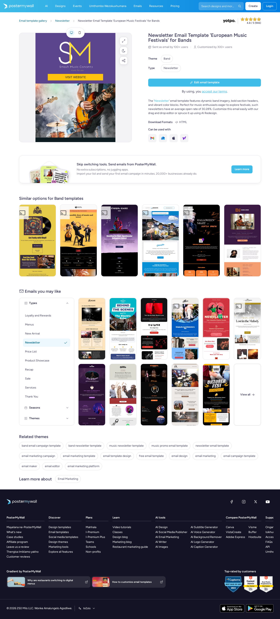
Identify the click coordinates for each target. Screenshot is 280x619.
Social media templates (63, 537)
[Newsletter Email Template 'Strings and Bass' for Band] (78, 240)
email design (180, 456)
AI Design (161, 527)
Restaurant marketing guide (130, 547)
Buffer (252, 532)
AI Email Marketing (167, 537)
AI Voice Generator (203, 532)
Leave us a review (18, 547)
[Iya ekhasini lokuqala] (17, 6)
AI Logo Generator (202, 542)
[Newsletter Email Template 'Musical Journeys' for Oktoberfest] (160, 240)
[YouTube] (268, 502)
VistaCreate (233, 532)
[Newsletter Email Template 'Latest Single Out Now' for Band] (242, 240)
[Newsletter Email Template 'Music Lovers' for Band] (247, 329)
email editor (52, 466)
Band (167, 58)
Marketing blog (122, 542)
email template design (117, 456)
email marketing (205, 456)
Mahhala (91, 527)
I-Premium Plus (95, 537)
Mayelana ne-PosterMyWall (24, 527)
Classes (118, 532)
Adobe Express (235, 537)
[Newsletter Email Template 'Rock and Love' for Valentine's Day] (154, 329)
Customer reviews (18, 556)
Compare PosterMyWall (241, 517)
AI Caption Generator (204, 547)
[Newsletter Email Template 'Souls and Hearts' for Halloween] (91, 395)
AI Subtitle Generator (204, 527)
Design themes (58, 542)
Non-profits (93, 551)
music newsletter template (126, 445)
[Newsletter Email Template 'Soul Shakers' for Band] (37, 240)
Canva (230, 527)
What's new (14, 532)
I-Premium (92, 532)
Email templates (59, 532)
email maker (29, 466)
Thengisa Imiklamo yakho (23, 551)
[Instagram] (244, 502)
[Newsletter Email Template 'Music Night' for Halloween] (154, 395)
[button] (124, 41)
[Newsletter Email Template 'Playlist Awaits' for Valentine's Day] (216, 329)
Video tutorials (122, 527)
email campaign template (239, 456)
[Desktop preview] (71, 32)
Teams (90, 542)
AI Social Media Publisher (171, 532)
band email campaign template (41, 445)
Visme (252, 527)
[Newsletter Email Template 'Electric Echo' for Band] (123, 329)
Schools (91, 547)
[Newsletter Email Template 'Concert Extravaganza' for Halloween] (201, 240)
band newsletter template (84, 445)
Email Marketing (68, 479)
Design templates (60, 527)
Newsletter (171, 68)
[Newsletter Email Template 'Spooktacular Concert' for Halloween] (119, 240)
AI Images (161, 547)
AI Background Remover (206, 537)
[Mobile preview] (79, 32)
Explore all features (61, 551)
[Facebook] (232, 502)
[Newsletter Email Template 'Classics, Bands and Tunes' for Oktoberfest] (185, 329)
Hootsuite (254, 537)
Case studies (15, 537)
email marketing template (79, 456)
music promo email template (169, 445)
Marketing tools (58, 547)
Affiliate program (17, 542)
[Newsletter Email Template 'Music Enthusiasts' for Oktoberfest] (216, 395)
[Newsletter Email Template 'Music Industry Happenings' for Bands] (91, 329)
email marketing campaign (38, 456)
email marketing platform (83, 466)
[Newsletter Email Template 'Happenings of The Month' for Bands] (185, 395)
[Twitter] (256, 502)
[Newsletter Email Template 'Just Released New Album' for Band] (123, 395)
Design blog (120, 537)
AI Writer (161, 542)
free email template (151, 456)
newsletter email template (212, 445)
